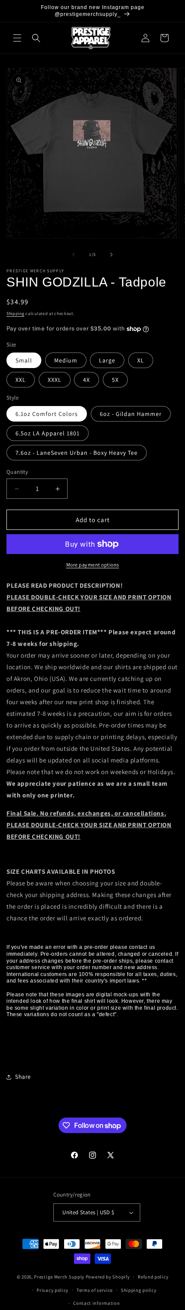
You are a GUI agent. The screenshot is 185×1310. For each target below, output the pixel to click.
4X (86, 380)
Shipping (15, 313)
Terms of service (95, 1290)
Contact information (96, 1303)
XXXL (55, 380)
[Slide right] (111, 254)
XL (140, 360)
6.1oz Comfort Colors (46, 414)
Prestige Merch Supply (59, 1277)
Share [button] (23, 1076)
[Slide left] (73, 254)
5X (115, 380)
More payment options (92, 564)
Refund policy (153, 1277)
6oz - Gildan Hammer (131, 414)
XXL (20, 380)
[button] (17, 37)
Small (23, 360)
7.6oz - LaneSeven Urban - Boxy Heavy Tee (76, 453)
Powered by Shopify (108, 1277)
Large (107, 360)
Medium (65, 360)
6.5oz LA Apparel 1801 (47, 433)
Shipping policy (139, 1290)
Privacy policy (52, 1290)
